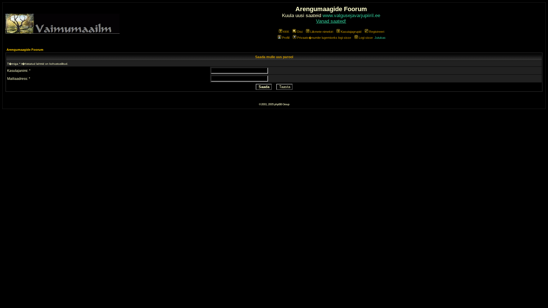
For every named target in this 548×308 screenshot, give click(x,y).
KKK (286, 31)
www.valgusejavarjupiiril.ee (351, 15)
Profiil (285, 37)
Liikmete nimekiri (321, 31)
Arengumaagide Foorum (25, 49)
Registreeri (376, 31)
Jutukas (380, 37)
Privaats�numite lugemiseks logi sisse (324, 37)
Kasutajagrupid (351, 31)
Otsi (300, 31)
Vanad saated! (331, 21)
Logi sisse (366, 37)
